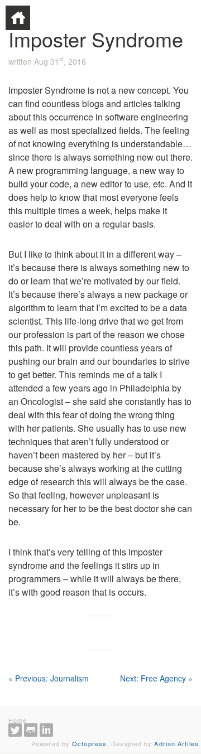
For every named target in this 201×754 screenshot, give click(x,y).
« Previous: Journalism (48, 678)
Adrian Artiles (176, 743)
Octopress (89, 743)
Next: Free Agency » (156, 678)
